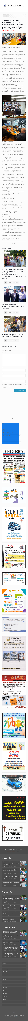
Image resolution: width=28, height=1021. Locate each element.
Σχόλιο (4, 352)
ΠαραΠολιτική (6, 987)
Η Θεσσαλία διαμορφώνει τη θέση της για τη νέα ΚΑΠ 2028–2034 (13, 335)
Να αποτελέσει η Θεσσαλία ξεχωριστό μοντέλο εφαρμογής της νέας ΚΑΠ (13, 306)
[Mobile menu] (26, 3)
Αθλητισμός (5, 1005)
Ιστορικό (4, 963)
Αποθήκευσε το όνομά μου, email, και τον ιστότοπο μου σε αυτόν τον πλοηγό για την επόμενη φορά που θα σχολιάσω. (13, 386)
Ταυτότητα (5, 966)
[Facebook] (13, 1019)
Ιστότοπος (4, 379)
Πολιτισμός (5, 993)
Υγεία (4, 1002)
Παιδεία (4, 999)
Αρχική (4, 979)
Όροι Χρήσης (5, 969)
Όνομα (4, 367)
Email (3, 373)
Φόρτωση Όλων (22, 16)
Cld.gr (16, 1016)
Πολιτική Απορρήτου (7, 971)
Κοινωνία (5, 996)
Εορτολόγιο (13, 418)
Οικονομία (5, 990)
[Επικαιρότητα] (14, 6)
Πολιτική (5, 985)
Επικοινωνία (5, 974)
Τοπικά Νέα (5, 982)
